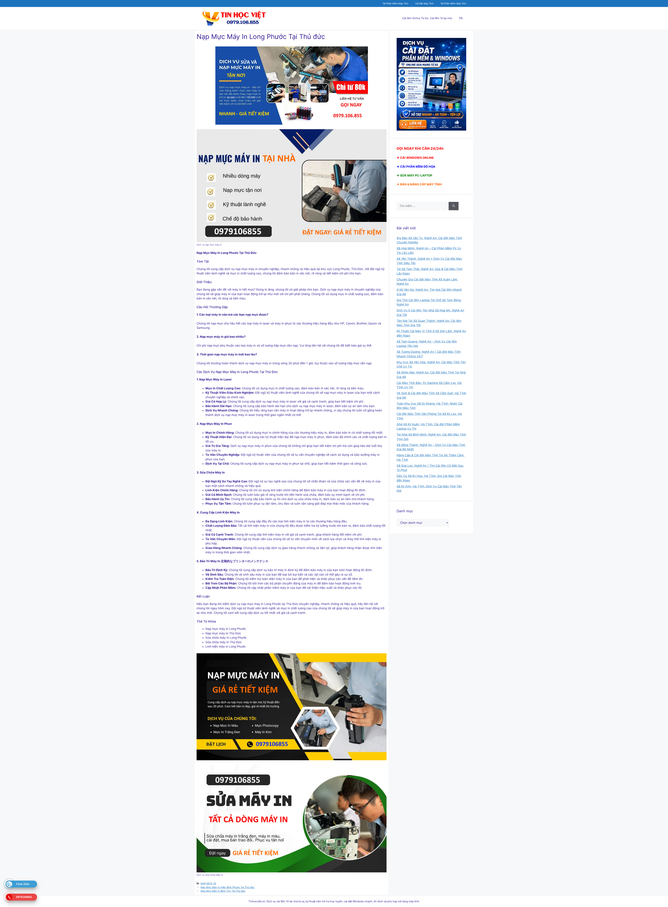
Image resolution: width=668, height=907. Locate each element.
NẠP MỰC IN (208, 883)
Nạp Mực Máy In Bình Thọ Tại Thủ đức (223, 890)
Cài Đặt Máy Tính (424, 3)
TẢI (461, 18)
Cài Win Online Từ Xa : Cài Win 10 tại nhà (427, 18)
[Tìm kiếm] (454, 206)
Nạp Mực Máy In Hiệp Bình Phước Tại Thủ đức (228, 887)
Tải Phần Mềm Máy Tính (395, 3)
